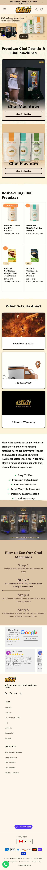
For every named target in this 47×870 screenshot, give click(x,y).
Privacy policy (12, 861)
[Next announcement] (42, 2)
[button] (4, 9)
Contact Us (9, 733)
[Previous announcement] (4, 2)
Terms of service (24, 861)
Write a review (31, 638)
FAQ (6, 723)
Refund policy (38, 858)
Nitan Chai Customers (13, 752)
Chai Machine (10, 768)
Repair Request (11, 757)
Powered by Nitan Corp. (24, 858)
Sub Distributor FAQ (12, 718)
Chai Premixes (10, 762)
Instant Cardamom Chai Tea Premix (32, 272)
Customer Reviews (12, 773)
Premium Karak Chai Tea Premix (34, 228)
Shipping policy (36, 861)
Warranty (8, 738)
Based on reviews (11, 643)
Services (8, 712)
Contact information (24, 865)
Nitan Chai (13, 858)
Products (8, 707)
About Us (8, 728)
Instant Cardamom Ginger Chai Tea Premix (10, 272)
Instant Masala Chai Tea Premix (12, 228)
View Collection (23, 114)
